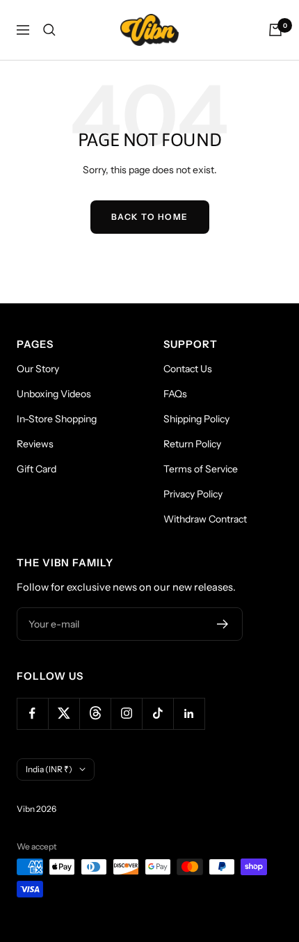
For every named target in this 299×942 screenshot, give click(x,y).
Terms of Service (200, 469)
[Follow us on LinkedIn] (188, 713)
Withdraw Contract (205, 519)
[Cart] (275, 30)
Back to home (149, 216)
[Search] (49, 30)
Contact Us (187, 368)
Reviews (35, 444)
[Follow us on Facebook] (32, 713)
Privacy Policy (193, 494)
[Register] (223, 624)
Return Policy (192, 444)
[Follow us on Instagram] (126, 713)
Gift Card (36, 469)
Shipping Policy (196, 419)
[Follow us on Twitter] (63, 713)
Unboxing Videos (54, 394)
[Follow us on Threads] (95, 713)
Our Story (38, 368)
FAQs (175, 394)
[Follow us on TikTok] (157, 713)
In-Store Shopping (57, 419)
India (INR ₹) (49, 769)
